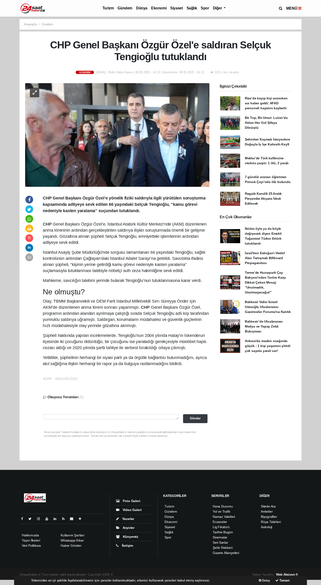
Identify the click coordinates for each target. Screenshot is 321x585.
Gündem (124, 8)
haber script (202, 574)
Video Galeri (131, 510)
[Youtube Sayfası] (48, 519)
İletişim (127, 545)
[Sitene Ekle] (82, 519)
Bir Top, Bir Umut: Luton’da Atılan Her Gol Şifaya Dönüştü (266, 122)
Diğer (218, 8)
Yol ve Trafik (221, 511)
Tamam (284, 580)
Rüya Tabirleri (271, 522)
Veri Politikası (31, 545)
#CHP (47, 379)
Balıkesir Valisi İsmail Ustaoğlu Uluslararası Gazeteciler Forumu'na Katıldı (268, 307)
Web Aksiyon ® (287, 574)
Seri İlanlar (220, 542)
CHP (48, 224)
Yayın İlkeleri (31, 540)
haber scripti (163, 574)
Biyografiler (269, 517)
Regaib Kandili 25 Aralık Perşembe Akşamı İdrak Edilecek (263, 198)
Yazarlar (127, 519)
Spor (205, 8)
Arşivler (128, 528)
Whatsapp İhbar (72, 540)
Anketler (267, 511)
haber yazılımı (124, 574)
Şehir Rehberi (223, 548)
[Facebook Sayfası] (24, 519)
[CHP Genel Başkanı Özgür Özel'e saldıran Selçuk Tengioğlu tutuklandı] (117, 134)
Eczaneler (220, 522)
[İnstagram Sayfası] (40, 519)
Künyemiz (130, 536)
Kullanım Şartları (73, 535)
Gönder (195, 418)
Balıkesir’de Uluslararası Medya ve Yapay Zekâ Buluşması (264, 326)
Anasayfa (30, 24)
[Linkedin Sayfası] (57, 519)
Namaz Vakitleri (224, 517)
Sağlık (192, 8)
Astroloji (266, 527)
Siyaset (176, 8)
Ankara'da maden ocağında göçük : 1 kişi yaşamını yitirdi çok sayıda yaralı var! (267, 346)
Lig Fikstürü (221, 527)
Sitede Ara (268, 506)
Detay (265, 580)
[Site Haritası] (73, 519)
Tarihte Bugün (223, 532)
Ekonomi (158, 8)
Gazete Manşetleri (226, 553)
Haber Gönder (71, 545)
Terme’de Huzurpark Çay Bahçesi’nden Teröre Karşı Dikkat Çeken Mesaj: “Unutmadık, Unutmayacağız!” (265, 282)
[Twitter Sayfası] (31, 519)
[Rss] (65, 519)
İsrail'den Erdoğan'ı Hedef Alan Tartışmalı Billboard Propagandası (265, 258)
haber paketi (144, 574)
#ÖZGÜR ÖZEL (66, 379)
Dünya (141, 8)
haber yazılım (183, 574)
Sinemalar (220, 537)
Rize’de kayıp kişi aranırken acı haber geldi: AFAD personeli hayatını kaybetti (266, 103)
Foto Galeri (131, 501)
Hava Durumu (223, 506)
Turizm (108, 8)
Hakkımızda (30, 535)
